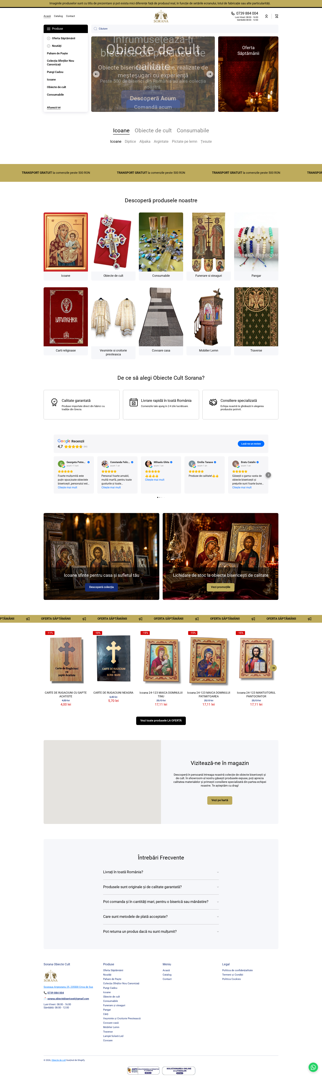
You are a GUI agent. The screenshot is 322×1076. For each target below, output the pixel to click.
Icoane (107, 992)
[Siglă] (161, 16)
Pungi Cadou (110, 987)
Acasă (166, 970)
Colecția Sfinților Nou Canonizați (121, 983)
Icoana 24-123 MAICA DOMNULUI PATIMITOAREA (208, 694)
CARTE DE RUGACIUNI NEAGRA (113, 692)
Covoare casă (111, 1022)
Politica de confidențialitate (237, 970)
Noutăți (107, 974)
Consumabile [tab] (193, 130)
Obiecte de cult (111, 996)
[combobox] (184, 29)
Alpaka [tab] (144, 141)
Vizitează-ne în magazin (220, 763)
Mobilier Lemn (111, 1027)
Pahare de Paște (112, 979)
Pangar (107, 1009)
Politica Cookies (231, 979)
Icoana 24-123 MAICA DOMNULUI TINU (161, 694)
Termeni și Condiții (232, 974)
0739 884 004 (247, 13)
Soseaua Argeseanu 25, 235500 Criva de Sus (68, 986)
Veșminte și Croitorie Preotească (122, 1018)
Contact (167, 979)
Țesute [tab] (206, 141)
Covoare (108, 1040)
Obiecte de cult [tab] (153, 130)
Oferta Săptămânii (113, 970)
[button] (276, 16)
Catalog (167, 974)
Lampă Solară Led (113, 1036)
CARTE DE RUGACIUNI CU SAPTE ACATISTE (66, 694)
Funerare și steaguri (114, 1005)
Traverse (108, 1031)
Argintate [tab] (161, 141)
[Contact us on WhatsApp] (313, 1067)
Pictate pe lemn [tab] (184, 141)
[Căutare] (94, 29)
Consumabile (110, 1001)
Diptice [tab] (130, 141)
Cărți (105, 1014)
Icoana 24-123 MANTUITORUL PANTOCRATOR (256, 694)
